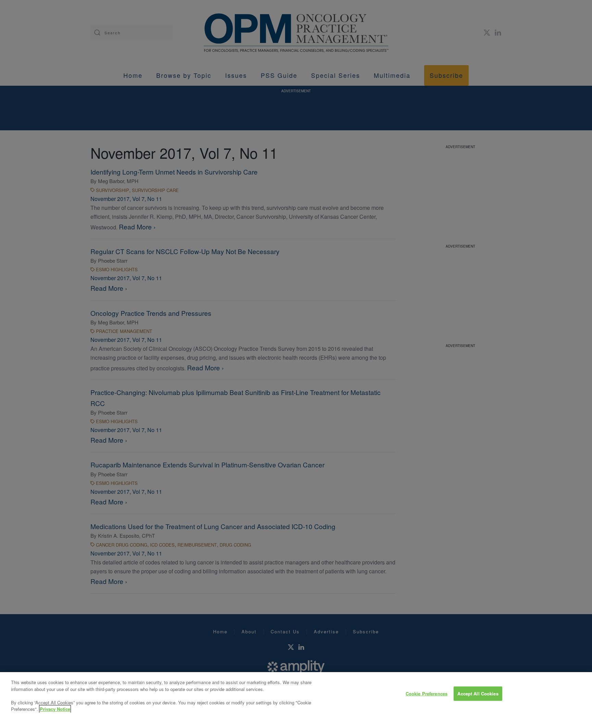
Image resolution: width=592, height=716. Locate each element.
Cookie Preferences (426, 693)
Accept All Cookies (477, 693)
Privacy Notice (55, 709)
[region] (296, 694)
